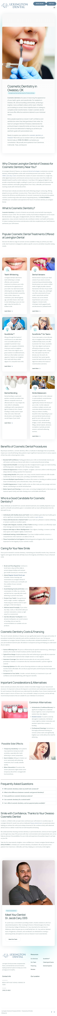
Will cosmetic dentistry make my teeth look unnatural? (21, 789)
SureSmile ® (9, 334)
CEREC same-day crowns (9, 176)
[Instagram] (54, 1012)
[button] (39, 4)
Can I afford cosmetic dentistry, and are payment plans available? (24, 803)
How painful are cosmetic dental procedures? (18, 796)
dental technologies (34, 171)
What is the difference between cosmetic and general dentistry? (24, 792)
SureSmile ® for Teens (41, 334)
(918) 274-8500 (6, 990)
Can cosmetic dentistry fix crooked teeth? (17, 799)
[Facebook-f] (51, 1012)
